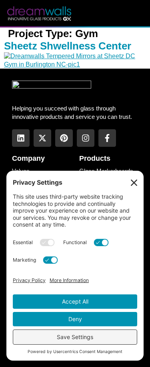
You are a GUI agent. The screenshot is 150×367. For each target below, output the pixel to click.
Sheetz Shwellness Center (67, 45)
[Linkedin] (21, 138)
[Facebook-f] (107, 138)
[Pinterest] (64, 138)
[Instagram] (85, 138)
